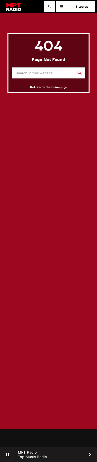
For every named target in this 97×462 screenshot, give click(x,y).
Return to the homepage (48, 86)
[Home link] (13, 6)
